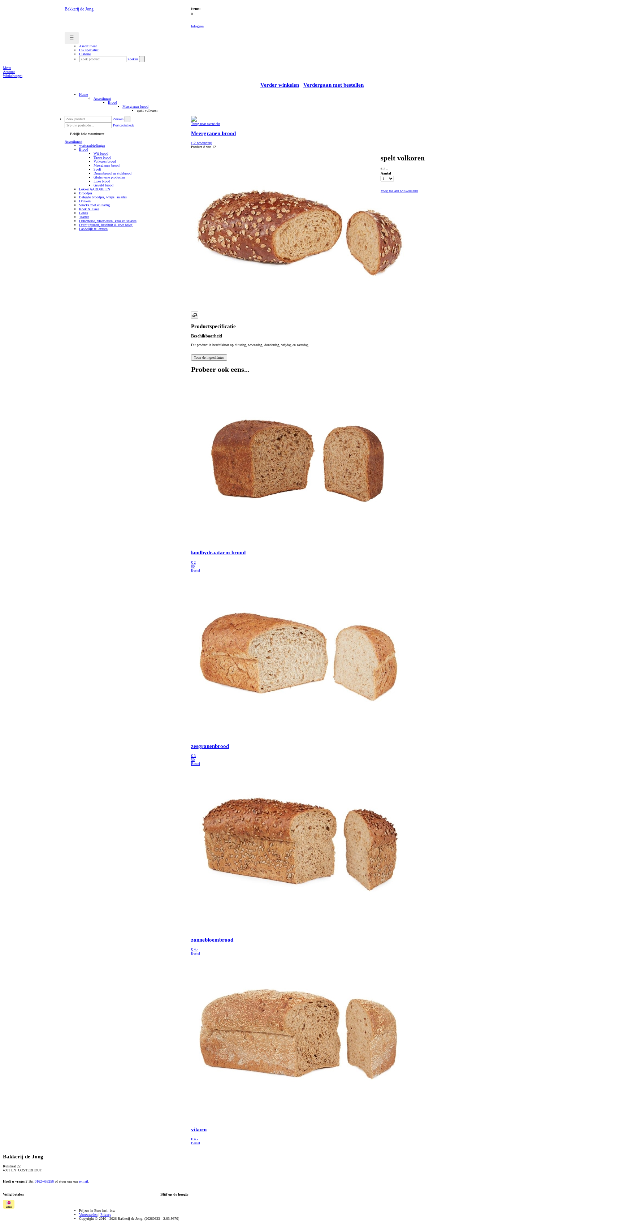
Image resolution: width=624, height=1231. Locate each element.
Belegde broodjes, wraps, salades (103, 197)
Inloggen (197, 26)
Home (83, 94)
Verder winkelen (279, 85)
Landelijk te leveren (93, 229)
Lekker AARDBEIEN (94, 189)
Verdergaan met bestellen (333, 85)
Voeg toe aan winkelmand (399, 191)
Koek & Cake (89, 209)
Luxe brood (102, 181)
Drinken (85, 201)
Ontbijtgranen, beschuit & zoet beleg (106, 225)
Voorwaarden (88, 1215)
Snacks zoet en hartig (94, 205)
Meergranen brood (135, 106)
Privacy (105, 1215)
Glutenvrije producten (109, 177)
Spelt (97, 169)
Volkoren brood (105, 161)
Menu (7, 68)
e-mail (83, 1181)
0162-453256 (44, 1181)
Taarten (84, 217)
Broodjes (85, 193)
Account (9, 72)
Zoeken (132, 59)
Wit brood (101, 153)
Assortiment (102, 98)
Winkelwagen (12, 76)
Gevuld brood (103, 185)
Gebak (83, 213)
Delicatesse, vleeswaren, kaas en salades (107, 221)
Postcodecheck (123, 125)
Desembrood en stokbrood (112, 173)
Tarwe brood (102, 157)
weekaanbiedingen (92, 145)
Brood (112, 102)
